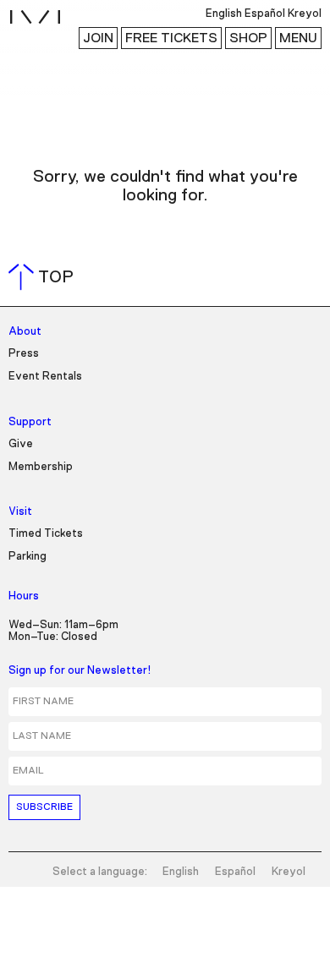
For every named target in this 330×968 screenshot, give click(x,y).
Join (98, 38)
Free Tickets (171, 38)
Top (44, 277)
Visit (20, 511)
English (180, 872)
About (24, 331)
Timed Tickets (45, 533)
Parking (27, 556)
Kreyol (288, 872)
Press (23, 353)
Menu (298, 38)
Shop (248, 38)
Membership (40, 467)
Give (20, 444)
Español (235, 872)
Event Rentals (45, 376)
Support (30, 422)
